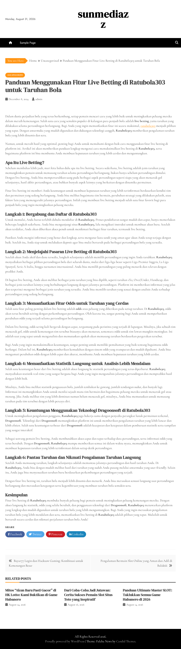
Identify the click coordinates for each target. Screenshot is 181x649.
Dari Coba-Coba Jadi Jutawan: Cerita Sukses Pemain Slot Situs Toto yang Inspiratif (88, 595)
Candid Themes (125, 641)
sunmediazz (103, 19)
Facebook (16, 534)
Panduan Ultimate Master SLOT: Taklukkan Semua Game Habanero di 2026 (147, 595)
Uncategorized (15, 75)
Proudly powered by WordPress (65, 641)
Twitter (37, 534)
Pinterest (56, 534)
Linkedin (77, 534)
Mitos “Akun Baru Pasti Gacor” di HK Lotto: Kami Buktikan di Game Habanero (31, 595)
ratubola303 (148, 126)
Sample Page (28, 43)
